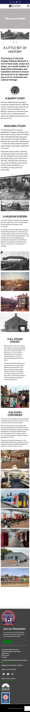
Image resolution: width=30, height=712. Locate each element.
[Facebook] (4, 674)
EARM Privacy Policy (8, 680)
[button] (28, 6)
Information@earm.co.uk (10, 662)
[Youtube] (16, 2)
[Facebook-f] (10, 2)
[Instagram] (13, 2)
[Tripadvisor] (19, 2)
